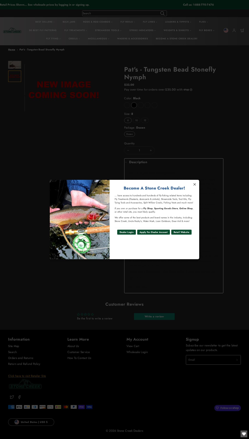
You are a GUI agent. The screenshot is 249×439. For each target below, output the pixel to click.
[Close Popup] (195, 184)
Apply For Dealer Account (154, 232)
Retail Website (181, 232)
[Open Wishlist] (244, 434)
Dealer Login (126, 232)
